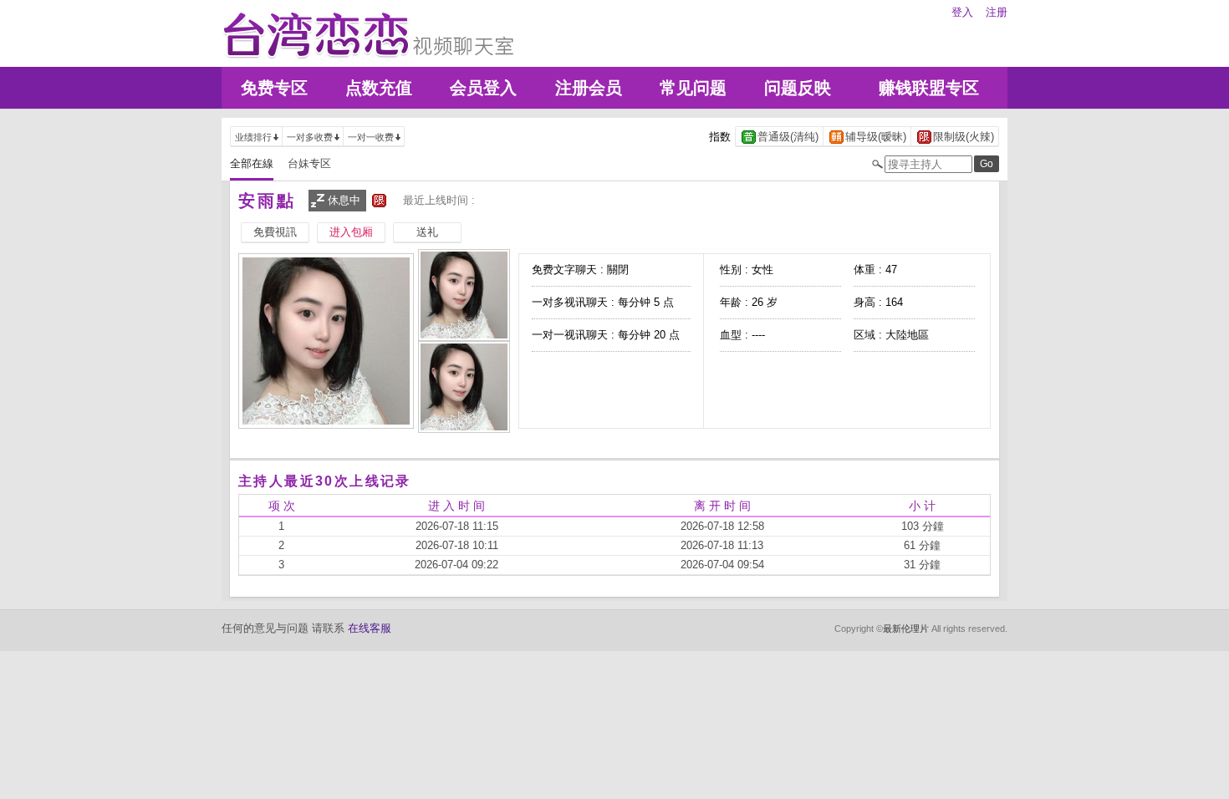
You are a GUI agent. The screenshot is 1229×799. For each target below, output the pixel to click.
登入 (962, 12)
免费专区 (274, 88)
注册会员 (588, 88)
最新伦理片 (906, 628)
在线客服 (369, 628)
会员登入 (483, 88)
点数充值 (378, 88)
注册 (996, 12)
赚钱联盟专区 (929, 88)
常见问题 (693, 88)
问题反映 (797, 88)
